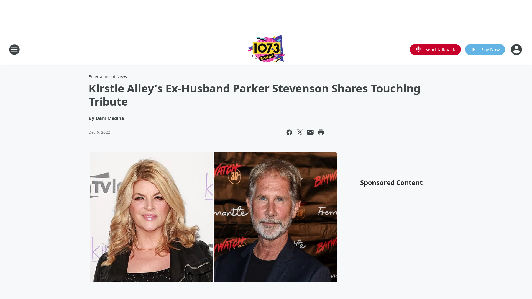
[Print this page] (321, 132)
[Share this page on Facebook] (289, 132)
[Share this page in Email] (310, 132)
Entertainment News (108, 76)
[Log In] (517, 49)
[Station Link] (266, 49)
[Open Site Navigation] (14, 49)
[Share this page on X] (300, 132)
